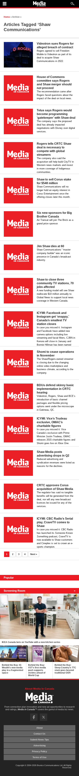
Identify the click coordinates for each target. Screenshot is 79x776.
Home (7, 17)
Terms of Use (39, 757)
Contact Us (39, 733)
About (39, 728)
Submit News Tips (39, 739)
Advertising (39, 745)
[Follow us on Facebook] (33, 720)
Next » (33, 554)
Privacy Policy (39, 751)
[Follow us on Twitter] (43, 720)
